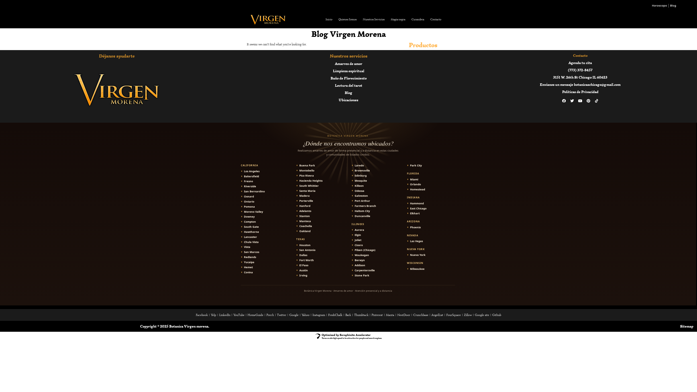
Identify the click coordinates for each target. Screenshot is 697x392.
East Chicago (418, 208)
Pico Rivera (306, 175)
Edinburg (361, 175)
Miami (414, 179)
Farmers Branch (365, 206)
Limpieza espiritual (348, 70)
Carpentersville (365, 270)
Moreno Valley (253, 211)
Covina (248, 272)
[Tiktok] (596, 101)
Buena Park (307, 165)
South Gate (251, 226)
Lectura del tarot (348, 85)
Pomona (249, 206)
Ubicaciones (348, 99)
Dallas (303, 255)
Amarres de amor (348, 63)
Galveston (361, 195)
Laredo (359, 165)
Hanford (304, 206)
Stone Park (362, 275)
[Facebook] (564, 101)
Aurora (359, 230)
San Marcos (251, 252)
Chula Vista (251, 242)
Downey (249, 216)
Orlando (415, 184)
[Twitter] (572, 101)
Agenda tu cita (580, 62)
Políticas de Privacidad (580, 91)
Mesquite (361, 180)
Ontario (249, 201)
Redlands (250, 257)
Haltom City (362, 211)
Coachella (305, 226)
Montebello (306, 170)
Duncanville (362, 216)
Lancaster (250, 237)
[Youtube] (580, 101)
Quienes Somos (348, 19)
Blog (348, 92)
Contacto (435, 19)
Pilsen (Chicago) (365, 250)
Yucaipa (249, 262)
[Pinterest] (588, 101)
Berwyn (360, 260)
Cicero (359, 245)
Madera (304, 195)
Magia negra (398, 19)
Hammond (417, 203)
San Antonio (307, 250)
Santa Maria (307, 191)
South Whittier (309, 185)
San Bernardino (254, 191)
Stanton (304, 216)
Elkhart (415, 213)
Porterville (306, 201)
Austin (303, 270)
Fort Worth (306, 260)
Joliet (358, 240)
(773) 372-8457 (580, 70)
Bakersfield (251, 176)
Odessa (359, 191)
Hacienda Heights (311, 180)
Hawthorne (251, 232)
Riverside (250, 186)
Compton (250, 221)
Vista (247, 247)
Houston (305, 245)
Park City (416, 165)
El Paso (303, 265)
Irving (303, 275)
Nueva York (417, 255)
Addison (360, 265)
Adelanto (305, 211)
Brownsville (362, 170)
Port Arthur (362, 201)
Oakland (305, 231)
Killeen (359, 185)
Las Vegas (416, 241)
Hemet (248, 267)
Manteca (305, 221)
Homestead (417, 189)
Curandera (417, 19)
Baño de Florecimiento (349, 78)
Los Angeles (252, 171)
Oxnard (249, 196)
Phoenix (415, 227)
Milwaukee (417, 269)
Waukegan (362, 255)
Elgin (358, 235)
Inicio (329, 19)
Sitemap (686, 326)
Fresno (248, 181)
